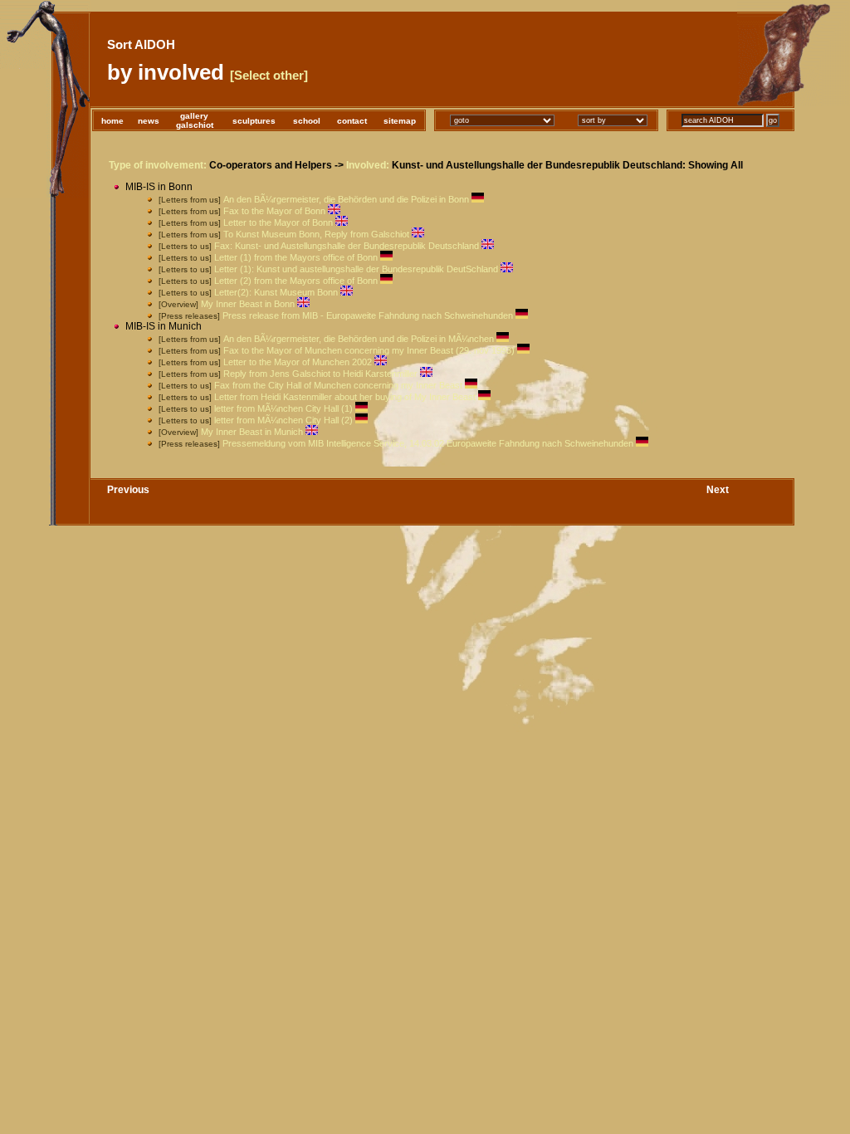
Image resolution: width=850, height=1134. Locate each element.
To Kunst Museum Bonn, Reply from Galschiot (316, 234)
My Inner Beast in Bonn (248, 304)
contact (352, 120)
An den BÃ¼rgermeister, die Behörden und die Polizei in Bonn (346, 199)
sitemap (399, 120)
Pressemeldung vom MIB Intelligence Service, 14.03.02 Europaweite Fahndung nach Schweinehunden (427, 443)
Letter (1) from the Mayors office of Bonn (296, 257)
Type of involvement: (158, 165)
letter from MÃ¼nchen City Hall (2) (283, 420)
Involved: (367, 165)
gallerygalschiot (194, 120)
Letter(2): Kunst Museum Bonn (276, 292)
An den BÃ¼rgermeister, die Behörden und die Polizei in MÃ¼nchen (358, 339)
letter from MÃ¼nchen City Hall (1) (283, 408)
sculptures (254, 120)
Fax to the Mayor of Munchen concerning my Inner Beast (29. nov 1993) (369, 350)
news (148, 120)
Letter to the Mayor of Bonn (278, 222)
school (306, 120)
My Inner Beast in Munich (252, 432)
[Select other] (269, 75)
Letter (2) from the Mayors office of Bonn (296, 281)
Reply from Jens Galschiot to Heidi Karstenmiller (320, 374)
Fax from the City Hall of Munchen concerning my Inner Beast (338, 385)
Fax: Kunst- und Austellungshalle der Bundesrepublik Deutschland (346, 246)
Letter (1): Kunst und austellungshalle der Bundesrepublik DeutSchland (356, 269)
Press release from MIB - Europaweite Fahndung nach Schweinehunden (367, 315)
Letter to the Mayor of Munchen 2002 (297, 362)
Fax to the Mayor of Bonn (274, 211)
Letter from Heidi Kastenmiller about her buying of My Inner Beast (345, 397)
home (112, 120)
